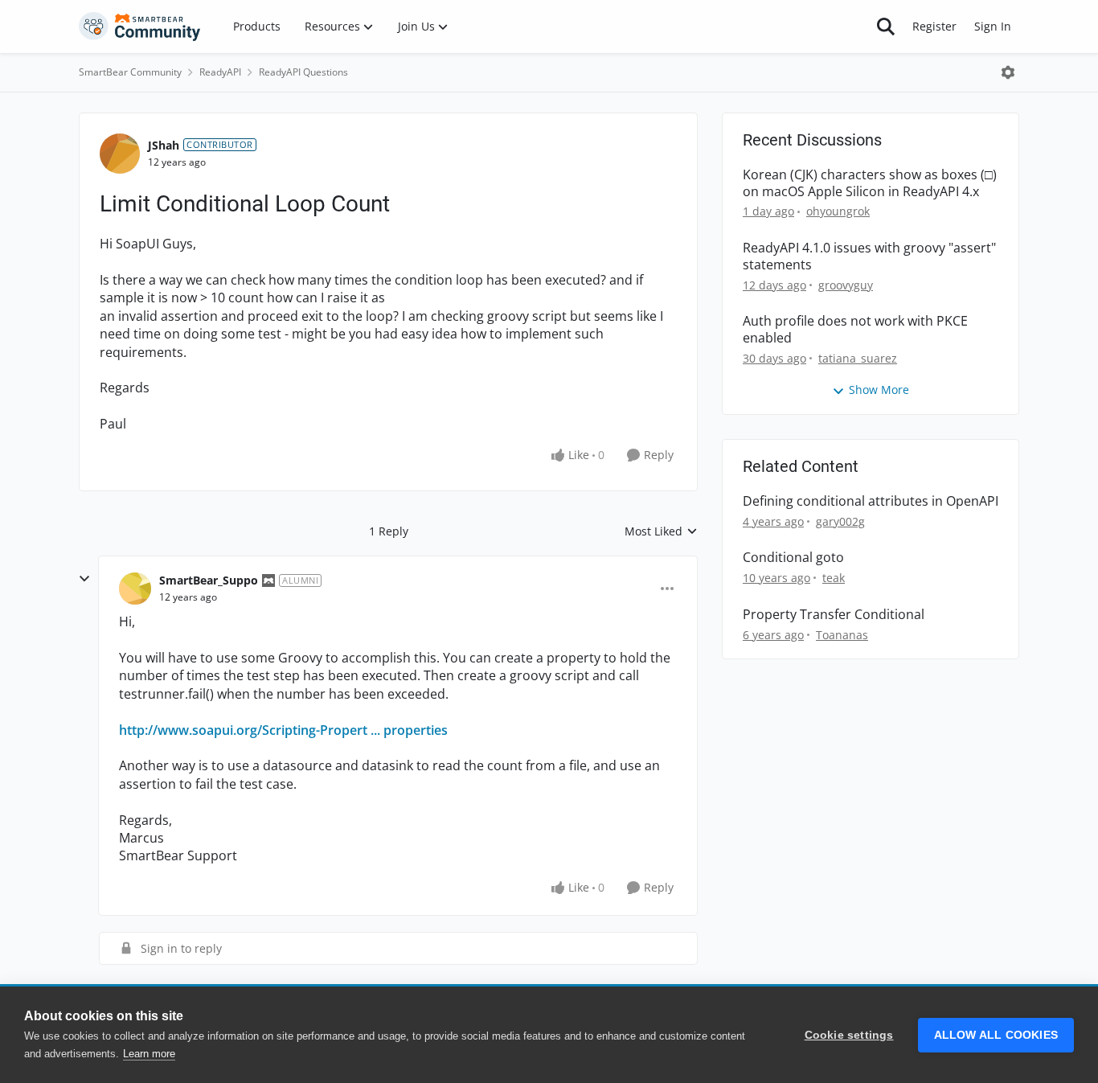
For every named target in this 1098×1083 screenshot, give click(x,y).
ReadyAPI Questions (303, 72)
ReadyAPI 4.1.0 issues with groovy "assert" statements (869, 256)
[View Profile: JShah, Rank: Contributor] (120, 153)
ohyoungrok (838, 211)
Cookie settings (849, 1035)
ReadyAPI (220, 72)
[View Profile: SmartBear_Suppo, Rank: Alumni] (135, 588)
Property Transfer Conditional (833, 614)
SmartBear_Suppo (208, 580)
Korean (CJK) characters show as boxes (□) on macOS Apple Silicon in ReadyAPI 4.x (870, 183)
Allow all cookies (996, 1035)
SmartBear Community (130, 72)
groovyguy (845, 285)
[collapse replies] (84, 579)
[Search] (885, 26)
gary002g (840, 521)
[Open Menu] (1008, 72)
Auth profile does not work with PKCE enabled (855, 330)
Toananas (842, 634)
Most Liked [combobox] (661, 531)
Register (934, 26)
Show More (879, 389)
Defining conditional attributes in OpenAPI (870, 501)
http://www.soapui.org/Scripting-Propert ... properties (283, 730)
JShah (163, 145)
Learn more (149, 1054)
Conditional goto (793, 557)
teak (833, 577)
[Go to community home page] (140, 26)
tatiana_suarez (857, 358)
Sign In (992, 26)
